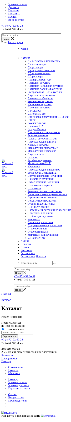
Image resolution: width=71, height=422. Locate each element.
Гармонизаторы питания (42, 197)
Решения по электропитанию (45, 191)
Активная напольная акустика (45, 85)
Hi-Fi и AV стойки (38, 206)
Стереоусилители (38, 231)
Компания (7, 355)
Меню (24, 48)
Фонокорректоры (38, 135)
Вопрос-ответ (16, 397)
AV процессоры (37, 64)
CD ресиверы (35, 76)
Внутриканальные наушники (45, 175)
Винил (32, 119)
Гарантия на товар (19, 388)
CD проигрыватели (39, 73)
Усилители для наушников (43, 234)
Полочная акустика (39, 107)
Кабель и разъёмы (38, 144)
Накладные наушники (41, 178)
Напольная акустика (40, 104)
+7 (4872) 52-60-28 (12, 25)
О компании (28, 256)
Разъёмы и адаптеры (40, 160)
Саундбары (34, 110)
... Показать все (36, 113)
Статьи (12, 394)
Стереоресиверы (37, 228)
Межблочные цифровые (42, 150)
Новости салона (14, 329)
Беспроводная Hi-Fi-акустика (45, 92)
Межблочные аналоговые (43, 147)
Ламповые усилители (40, 222)
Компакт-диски (37, 123)
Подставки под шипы (40, 213)
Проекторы (34, 188)
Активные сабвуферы (40, 98)
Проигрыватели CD (39, 79)
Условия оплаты (17, 382)
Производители (17, 400)
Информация (9, 358)
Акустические (36, 154)
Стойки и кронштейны (41, 203)
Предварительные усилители (45, 225)
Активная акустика (39, 82)
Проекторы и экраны (40, 185)
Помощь (6, 361)
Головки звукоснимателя (42, 138)
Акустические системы (41, 95)
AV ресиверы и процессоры (44, 60)
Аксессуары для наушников (44, 169)
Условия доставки (18, 385)
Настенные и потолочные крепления (49, 209)
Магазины (14, 373)
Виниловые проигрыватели (44, 132)
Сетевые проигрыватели (42, 200)
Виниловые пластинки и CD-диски (48, 116)
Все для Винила (37, 129)
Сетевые (33, 157)
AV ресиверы (35, 67)
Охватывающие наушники (43, 181)
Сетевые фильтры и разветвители (47, 194)
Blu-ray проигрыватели (41, 70)
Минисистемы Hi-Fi (39, 163)
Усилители (34, 219)
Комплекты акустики (40, 101)
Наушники (34, 166)
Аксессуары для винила (42, 141)
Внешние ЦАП (36, 126)
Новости (41, 256)
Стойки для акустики (40, 216)
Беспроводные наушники (42, 172)
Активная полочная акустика (45, 88)
